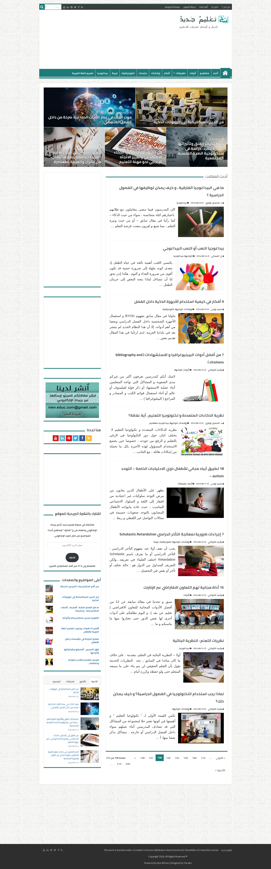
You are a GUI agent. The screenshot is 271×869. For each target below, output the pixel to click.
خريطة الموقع (190, 7)
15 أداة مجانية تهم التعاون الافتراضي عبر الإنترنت (183, 587)
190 (185, 758)
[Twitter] (75, 7)
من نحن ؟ (226, 7)
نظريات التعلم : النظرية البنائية (198, 640)
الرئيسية (225, 73)
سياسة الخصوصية (172, 7)
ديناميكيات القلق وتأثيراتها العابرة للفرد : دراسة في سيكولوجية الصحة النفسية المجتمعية (201, 150)
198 (142, 758)
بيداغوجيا (102, 73)
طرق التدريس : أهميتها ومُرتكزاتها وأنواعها (81, 651)
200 (128, 763)
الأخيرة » (220, 770)
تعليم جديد (226, 850)
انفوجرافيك (128, 73)
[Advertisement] (109, 39)
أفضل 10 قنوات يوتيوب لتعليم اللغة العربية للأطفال (80, 630)
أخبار (215, 73)
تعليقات (70, 681)
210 (119, 763)
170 (203, 758)
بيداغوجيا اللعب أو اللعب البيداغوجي (193, 248)
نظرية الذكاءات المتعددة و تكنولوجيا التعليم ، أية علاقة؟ (176, 415)
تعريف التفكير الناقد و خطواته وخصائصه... (83, 661)
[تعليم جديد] (203, 22)
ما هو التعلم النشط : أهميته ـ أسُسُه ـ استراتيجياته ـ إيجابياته (79, 609)
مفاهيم (204, 73)
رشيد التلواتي (215, 370)
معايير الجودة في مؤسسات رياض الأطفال (82, 640)
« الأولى (220, 758)
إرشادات (155, 73)
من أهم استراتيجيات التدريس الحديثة (79, 586)
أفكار (167, 73)
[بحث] (42, 7)
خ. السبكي (216, 256)
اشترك (72, 557)
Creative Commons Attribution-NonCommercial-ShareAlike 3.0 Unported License (176, 850)
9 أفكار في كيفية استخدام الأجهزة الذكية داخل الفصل (179, 301)
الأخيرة (94, 681)
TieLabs (188, 863)
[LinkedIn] (67, 7)
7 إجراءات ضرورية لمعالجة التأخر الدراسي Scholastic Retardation (171, 534)
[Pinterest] (71, 7)
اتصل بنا (214, 7)
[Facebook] (79, 7)
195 (168, 758)
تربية (114, 73)
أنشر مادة (203, 7)
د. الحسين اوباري (213, 203)
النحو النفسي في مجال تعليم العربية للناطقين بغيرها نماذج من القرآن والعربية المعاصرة (76, 157)
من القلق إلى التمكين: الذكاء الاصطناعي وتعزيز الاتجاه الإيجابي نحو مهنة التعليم (138, 157)
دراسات (143, 73)
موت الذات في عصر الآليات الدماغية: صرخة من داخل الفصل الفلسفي (90, 119)
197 (151, 758)
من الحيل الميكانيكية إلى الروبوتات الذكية (189, 121)
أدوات (193, 73)
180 (194, 758)
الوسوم (57, 681)
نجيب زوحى (216, 309)
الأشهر (83, 681)
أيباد (189, 483)
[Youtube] (64, 7)
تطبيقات (180, 73)
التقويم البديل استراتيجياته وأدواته (80, 618)
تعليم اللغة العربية (82, 73)
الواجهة (188, 256)
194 (177, 758)
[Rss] (82, 7)
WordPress (163, 863)
